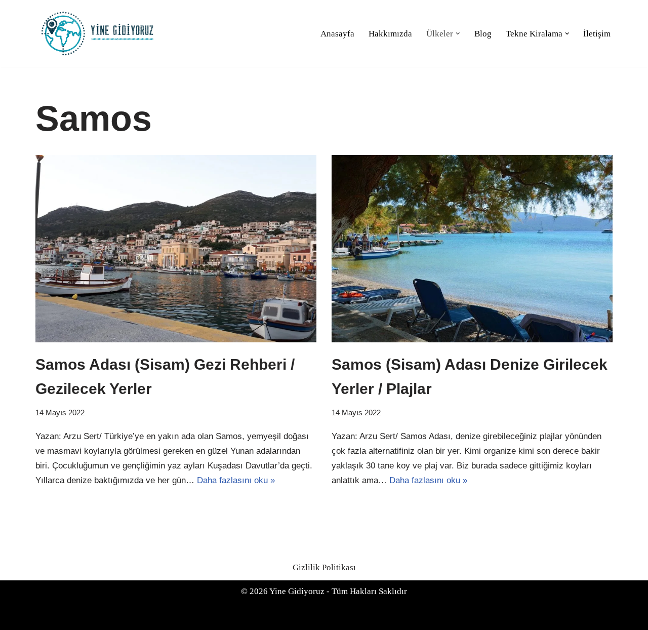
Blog (483, 33)
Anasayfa (337, 33)
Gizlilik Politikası (324, 567)
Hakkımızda (390, 33)
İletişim (597, 33)
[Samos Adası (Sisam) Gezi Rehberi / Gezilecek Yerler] (175, 248)
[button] (458, 33)
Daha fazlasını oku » (236, 480)
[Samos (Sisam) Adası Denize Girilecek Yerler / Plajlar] (472, 248)
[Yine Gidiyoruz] (98, 33)
